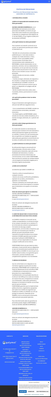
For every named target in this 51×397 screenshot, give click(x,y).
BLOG (41, 346)
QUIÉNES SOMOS (41, 344)
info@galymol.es (9, 352)
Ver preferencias (42, 391)
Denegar (31, 391)
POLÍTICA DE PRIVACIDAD (35, 394)
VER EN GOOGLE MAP (10, 362)
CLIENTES (41, 348)
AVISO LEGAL (42, 394)
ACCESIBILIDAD (41, 361)
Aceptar (23, 391)
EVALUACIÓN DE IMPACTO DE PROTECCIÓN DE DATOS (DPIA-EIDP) (25, 369)
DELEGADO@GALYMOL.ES (22, 199)
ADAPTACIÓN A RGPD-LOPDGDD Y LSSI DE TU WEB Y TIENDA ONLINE (25, 363)
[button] (48, 382)
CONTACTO (41, 351)
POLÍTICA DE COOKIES (27, 394)
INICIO (41, 342)
